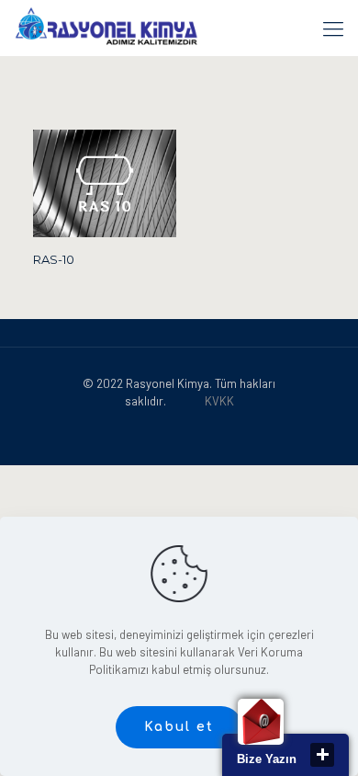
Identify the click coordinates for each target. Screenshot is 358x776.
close (322, 755)
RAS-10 (53, 259)
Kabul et (179, 727)
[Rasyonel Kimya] (106, 28)
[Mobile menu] (333, 27)
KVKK (219, 401)
